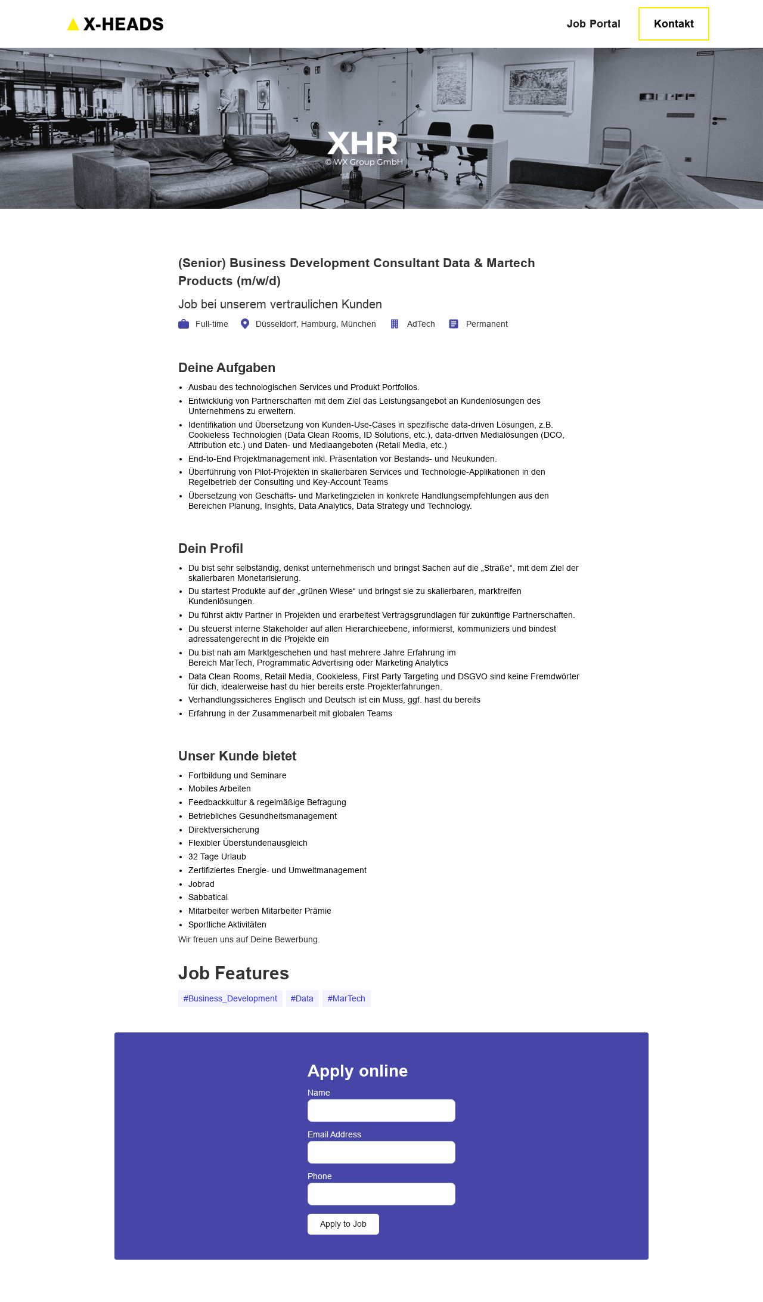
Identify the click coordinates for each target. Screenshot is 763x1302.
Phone (320, 1176)
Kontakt (674, 23)
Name (319, 1092)
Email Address (334, 1134)
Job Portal (594, 23)
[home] (306, 23)
